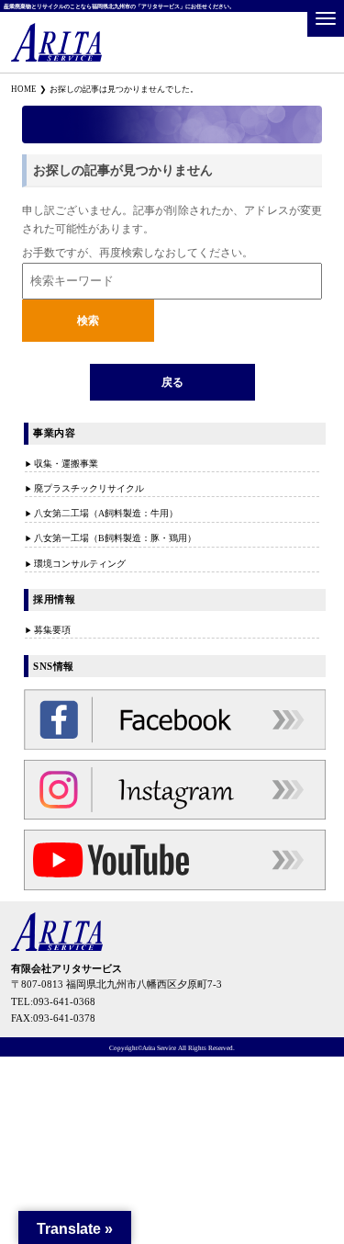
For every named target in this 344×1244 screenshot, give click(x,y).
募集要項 (52, 630)
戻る (172, 382)
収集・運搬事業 (66, 463)
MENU (325, 18)
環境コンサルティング (80, 564)
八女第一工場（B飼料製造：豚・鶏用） (115, 538)
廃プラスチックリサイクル (89, 488)
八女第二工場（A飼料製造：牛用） (106, 513)
